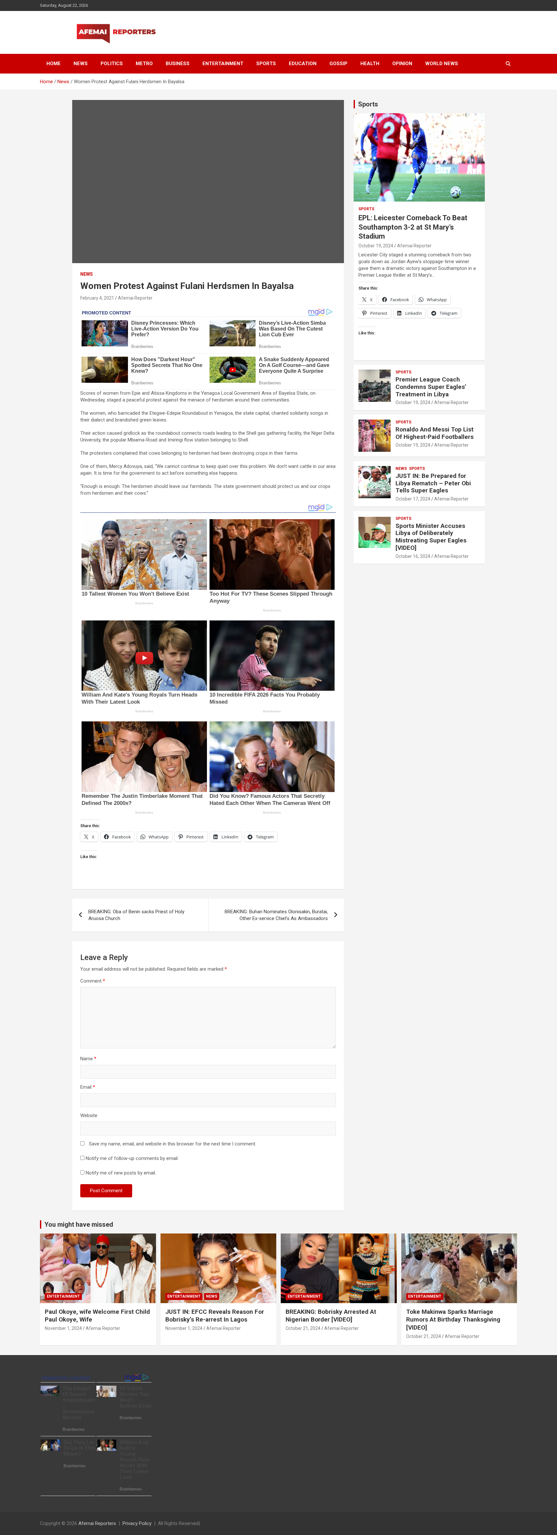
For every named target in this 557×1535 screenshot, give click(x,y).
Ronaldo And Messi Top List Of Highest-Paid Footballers (435, 433)
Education (303, 63)
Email (87, 1087)
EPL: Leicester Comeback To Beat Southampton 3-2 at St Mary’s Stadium (412, 227)
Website (88, 1115)
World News (441, 63)
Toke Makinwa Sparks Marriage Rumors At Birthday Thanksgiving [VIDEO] (453, 1319)
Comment (92, 981)
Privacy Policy (136, 1523)
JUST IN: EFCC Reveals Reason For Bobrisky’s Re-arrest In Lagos (214, 1315)
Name (88, 1059)
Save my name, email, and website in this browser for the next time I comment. (172, 1144)
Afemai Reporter (135, 298)
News (80, 63)
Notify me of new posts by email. (121, 1173)
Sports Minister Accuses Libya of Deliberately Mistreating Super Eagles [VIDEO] (431, 536)
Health (369, 63)
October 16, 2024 (413, 556)
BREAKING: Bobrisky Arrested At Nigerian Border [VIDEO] (331, 1315)
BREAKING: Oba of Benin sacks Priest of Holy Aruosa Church (136, 915)
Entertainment (222, 63)
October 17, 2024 (413, 498)
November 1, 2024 (63, 1328)
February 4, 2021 (97, 298)
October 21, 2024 (303, 1328)
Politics (112, 63)
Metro (144, 63)
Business (178, 63)
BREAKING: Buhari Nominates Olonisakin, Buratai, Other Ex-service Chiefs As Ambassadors (276, 915)
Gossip (338, 63)
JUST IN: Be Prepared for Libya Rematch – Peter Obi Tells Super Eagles (433, 483)
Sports (266, 63)
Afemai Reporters (97, 1523)
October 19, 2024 (375, 245)
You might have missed (78, 1224)
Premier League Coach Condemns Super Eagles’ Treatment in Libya (431, 387)
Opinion (402, 63)
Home (53, 63)
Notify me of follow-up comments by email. (132, 1158)
